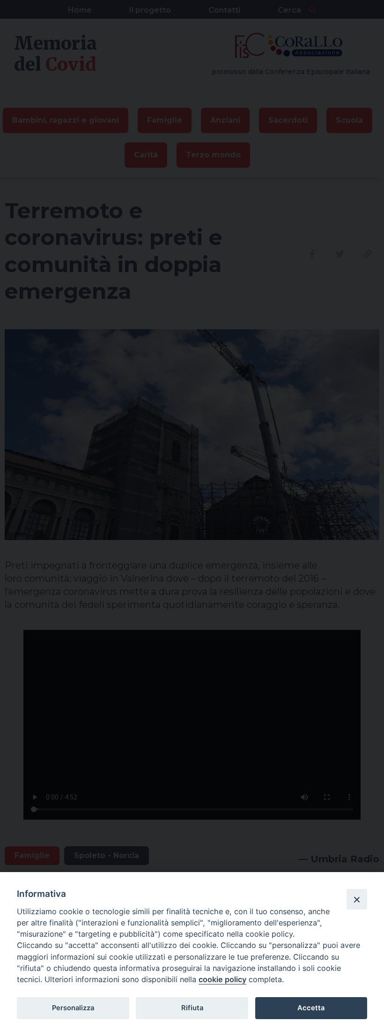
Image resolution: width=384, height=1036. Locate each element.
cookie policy (222, 979)
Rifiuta (192, 1008)
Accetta (311, 1008)
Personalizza (73, 1008)
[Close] (357, 899)
